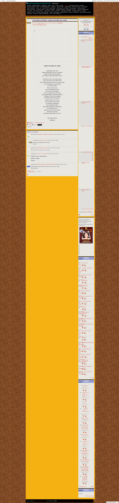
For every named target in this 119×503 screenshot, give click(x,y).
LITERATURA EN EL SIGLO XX (87, 324)
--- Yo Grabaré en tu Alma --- (84, 444)
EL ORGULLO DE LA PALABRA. (85, 454)
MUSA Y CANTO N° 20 (86, 354)
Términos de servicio (89, 500)
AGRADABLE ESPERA (92, 156)
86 (83, 270)
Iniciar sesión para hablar (111, 502)
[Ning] (3, 1)
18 (86, 288)
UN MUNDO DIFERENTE (84, 479)
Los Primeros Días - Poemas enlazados (84, 428)
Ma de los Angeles (41, 23)
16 (86, 304)
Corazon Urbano (85, 262)
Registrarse (94, 0)
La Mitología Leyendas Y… (87, 274)
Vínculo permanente (31, 134)
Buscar (117, 1)
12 (86, 346)
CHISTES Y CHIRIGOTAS (87, 366)
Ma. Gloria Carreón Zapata (85, 456)
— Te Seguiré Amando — (85, 412)
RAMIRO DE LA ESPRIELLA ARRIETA (45, 134)
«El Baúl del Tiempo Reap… (87, 268)
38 (86, 357)
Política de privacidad (80, 500)
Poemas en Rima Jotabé (86, 301)
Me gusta (30, 122)
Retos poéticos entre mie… (87, 330)
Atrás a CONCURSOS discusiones (40, 24)
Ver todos (92, 214)
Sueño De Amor (85, 419)
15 (86, 316)
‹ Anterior (29, 171)
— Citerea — (84, 403)
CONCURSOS (60, 23)
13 (83, 283)
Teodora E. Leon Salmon (42, 153)
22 (86, 270)
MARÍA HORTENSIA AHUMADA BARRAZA (46, 164)
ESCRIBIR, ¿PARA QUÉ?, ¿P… (88, 318)
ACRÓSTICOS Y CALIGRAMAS (85, 360)
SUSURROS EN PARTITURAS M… (87, 343)
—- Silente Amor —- (85, 435)
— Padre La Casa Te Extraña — (84, 395)
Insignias (63, 500)
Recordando (90, 211)
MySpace (30, 124)
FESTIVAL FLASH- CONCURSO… (85, 313)
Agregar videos (83, 486)
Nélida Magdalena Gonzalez (43, 147)
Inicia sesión (86, 25)
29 (86, 283)
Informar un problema (70, 500)
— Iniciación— (85, 386)
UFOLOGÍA (84, 307)
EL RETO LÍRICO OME (86, 349)
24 (86, 351)
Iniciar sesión (100, 0)
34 (83, 288)
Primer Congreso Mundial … (87, 371)
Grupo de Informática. (86, 290)
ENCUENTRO (90, 209)
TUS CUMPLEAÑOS (85, 461)
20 (86, 364)
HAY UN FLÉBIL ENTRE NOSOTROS (85, 470)
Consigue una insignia (89, 496)
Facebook (35, 124)
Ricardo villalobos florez (85, 463)
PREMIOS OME (85, 285)
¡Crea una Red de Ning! (10, 0)
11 (86, 321)
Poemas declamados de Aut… (87, 296)
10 (86, 328)
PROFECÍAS (84, 337)
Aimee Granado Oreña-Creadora (40, 500)
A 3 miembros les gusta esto (38, 122)
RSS (27, 174)
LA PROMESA (91, 37)
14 (83, 277)
